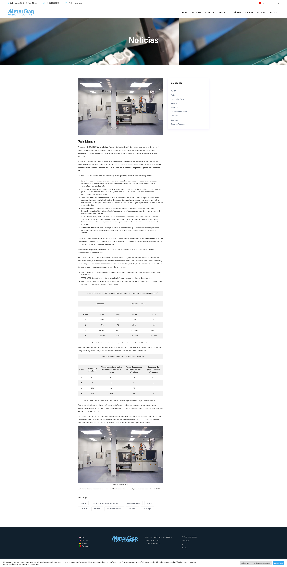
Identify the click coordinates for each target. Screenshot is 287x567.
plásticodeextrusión (114, 509)
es (263, 3)
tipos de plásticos (178, 124)
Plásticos (210, 12)
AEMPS (173, 91)
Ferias (173, 95)
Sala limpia (175, 120)
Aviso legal (185, 540)
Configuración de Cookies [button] (262, 563)
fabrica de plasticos (133, 503)
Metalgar (196, 12)
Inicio (185, 12)
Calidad (249, 12)
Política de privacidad (189, 537)
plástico (97, 509)
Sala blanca (175, 116)
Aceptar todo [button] (278, 563)
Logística (236, 12)
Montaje (223, 12)
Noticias (261, 12)
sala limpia (147, 509)
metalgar (84, 509)
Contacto (274, 12)
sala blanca (105, 489)
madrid (149, 503)
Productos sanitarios (179, 112)
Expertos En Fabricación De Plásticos (105, 503)
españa (83, 503)
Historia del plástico (178, 99)
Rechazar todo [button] (245, 563)
